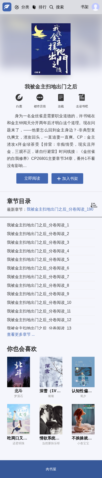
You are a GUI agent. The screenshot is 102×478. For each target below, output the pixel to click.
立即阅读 (32, 178)
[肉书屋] (6, 6)
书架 (85, 7)
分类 (25, 7)
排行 (43, 7)
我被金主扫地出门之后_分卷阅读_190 (60, 209)
